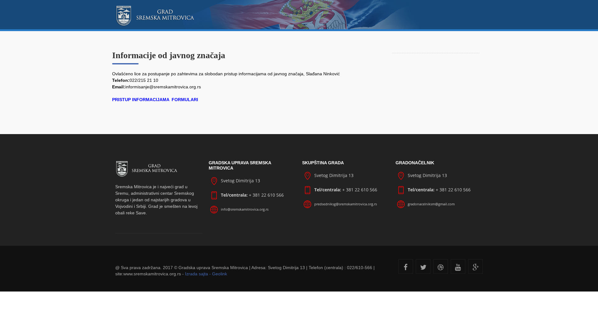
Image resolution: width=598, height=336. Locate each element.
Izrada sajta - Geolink (206, 273)
